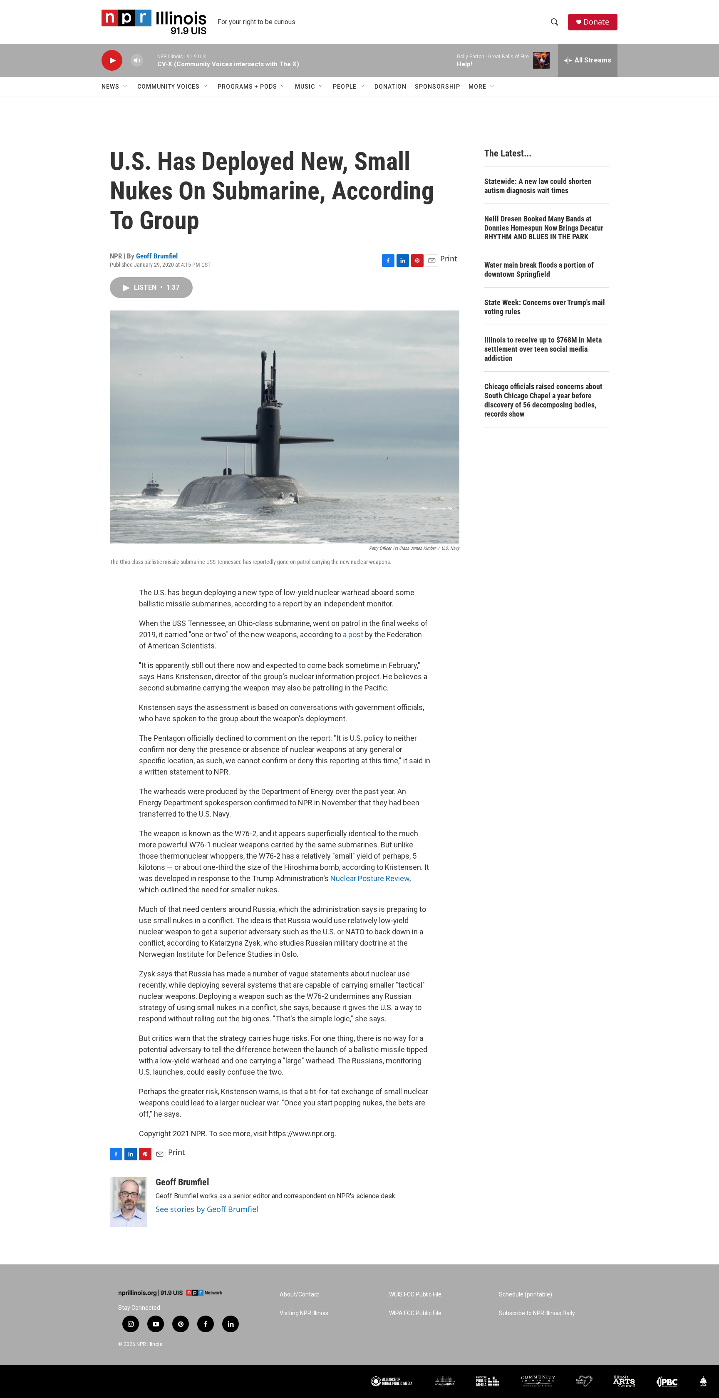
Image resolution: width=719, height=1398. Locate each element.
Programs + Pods (247, 86)
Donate (596, 21)
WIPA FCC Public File (415, 1313)
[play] (112, 60)
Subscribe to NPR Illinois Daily (537, 1313)
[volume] (137, 60)
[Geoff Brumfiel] (128, 1202)
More (477, 86)
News (110, 86)
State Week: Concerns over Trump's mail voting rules (544, 307)
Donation (390, 86)
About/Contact (299, 1294)
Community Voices (168, 86)
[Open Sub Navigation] (125, 86)
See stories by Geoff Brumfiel (207, 1209)
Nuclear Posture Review (369, 878)
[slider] (150, 60)
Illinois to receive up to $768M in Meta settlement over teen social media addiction (543, 349)
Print (448, 258)
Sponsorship (437, 86)
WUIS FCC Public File (415, 1294)
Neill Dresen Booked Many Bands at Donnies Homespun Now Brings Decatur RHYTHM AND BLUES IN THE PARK (543, 227)
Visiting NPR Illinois (304, 1313)
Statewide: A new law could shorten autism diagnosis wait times (538, 186)
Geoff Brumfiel (157, 256)
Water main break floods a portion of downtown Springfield (539, 269)
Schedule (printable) (525, 1294)
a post (353, 634)
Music (305, 86)
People (345, 86)
